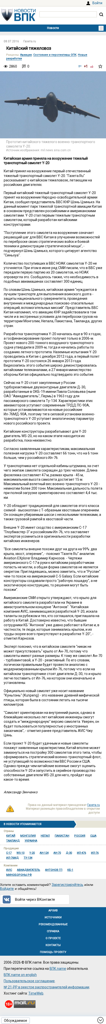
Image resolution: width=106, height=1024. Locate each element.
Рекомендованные (53, 924)
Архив (53, 910)
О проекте (53, 938)
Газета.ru (29, 41)
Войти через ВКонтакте (35, 899)
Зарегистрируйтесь (67, 885)
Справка (53, 931)
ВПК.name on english (20, 975)
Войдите (7, 889)
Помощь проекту (53, 952)
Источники (53, 917)
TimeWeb (35, 993)
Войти (97, 3)
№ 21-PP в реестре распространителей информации (46, 987)
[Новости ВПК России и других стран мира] (18, 20)
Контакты (53, 945)
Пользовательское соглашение (29, 981)
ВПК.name (58, 969)
